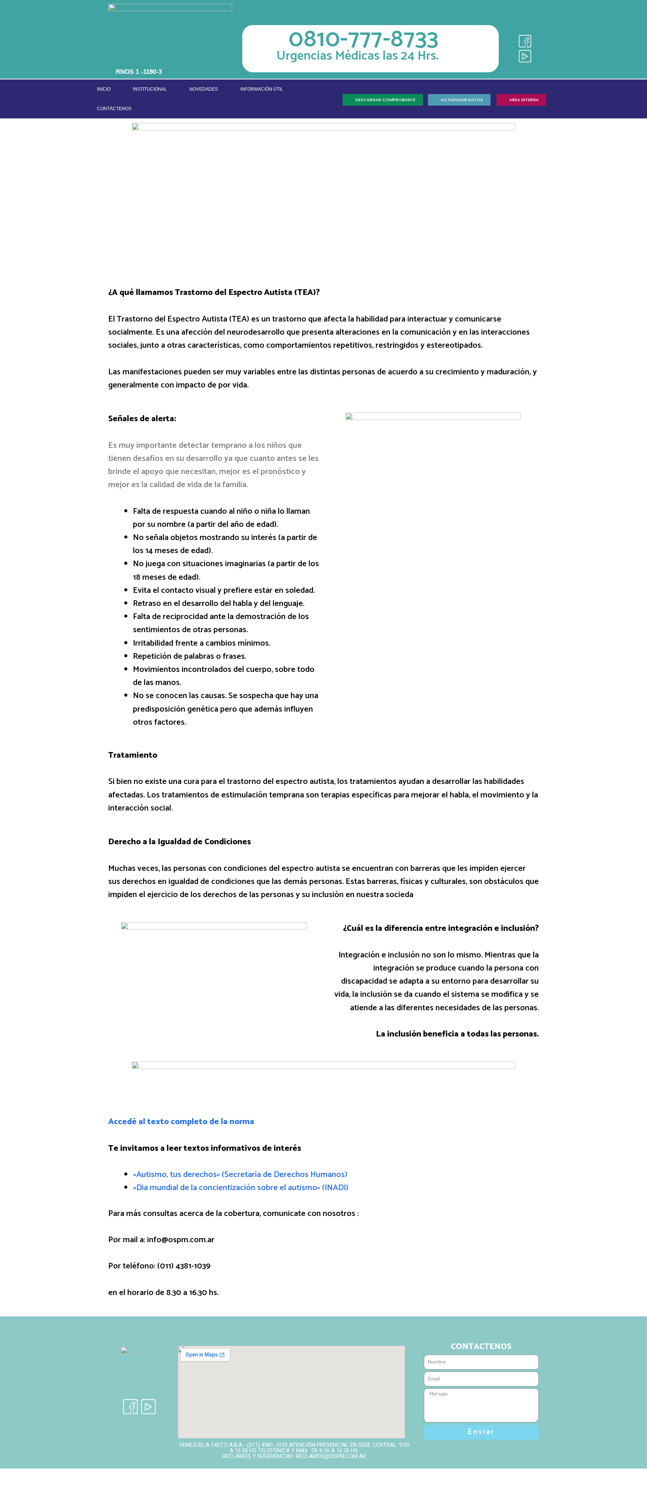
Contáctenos (114, 108)
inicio (103, 89)
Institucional (150, 89)
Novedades (203, 89)
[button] (383, 100)
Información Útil (261, 89)
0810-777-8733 (364, 39)
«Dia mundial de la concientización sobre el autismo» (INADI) (241, 1188)
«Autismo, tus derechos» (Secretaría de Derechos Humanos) (240, 1174)
